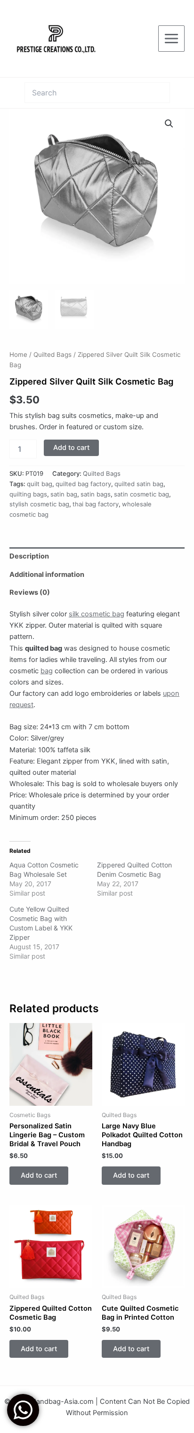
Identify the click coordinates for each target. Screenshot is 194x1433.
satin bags (96, 494)
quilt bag (39, 484)
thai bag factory (96, 504)
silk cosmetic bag (96, 614)
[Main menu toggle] (171, 38)
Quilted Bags (52, 354)
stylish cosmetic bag (39, 504)
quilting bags (28, 494)
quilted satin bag (138, 484)
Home (18, 354)
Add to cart (71, 447)
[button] (169, 123)
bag (46, 671)
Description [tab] (29, 556)
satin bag (63, 494)
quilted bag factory (83, 484)
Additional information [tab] (46, 574)
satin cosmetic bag (141, 494)
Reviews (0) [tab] (29, 592)
